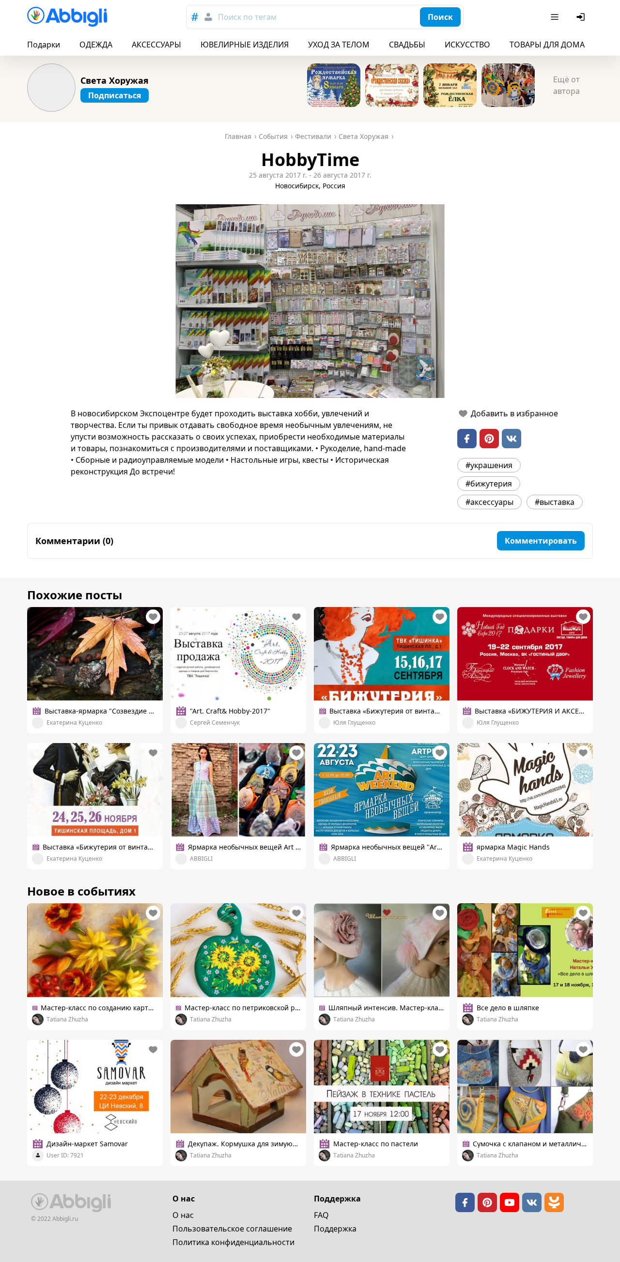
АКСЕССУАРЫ (156, 44)
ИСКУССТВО (467, 44)
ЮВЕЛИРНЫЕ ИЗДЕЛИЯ (245, 44)
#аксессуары (489, 502)
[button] (310, 301)
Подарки (43, 44)
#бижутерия (488, 483)
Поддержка (335, 1228)
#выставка (554, 502)
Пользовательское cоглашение (232, 1228)
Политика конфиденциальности (233, 1242)
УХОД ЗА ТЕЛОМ (339, 44)
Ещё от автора (566, 85)
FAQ (321, 1215)
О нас (183, 1215)
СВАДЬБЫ (407, 44)
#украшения (488, 465)
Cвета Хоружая (114, 80)
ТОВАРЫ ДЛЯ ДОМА (547, 44)
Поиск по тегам (247, 17)
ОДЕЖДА (95, 44)
